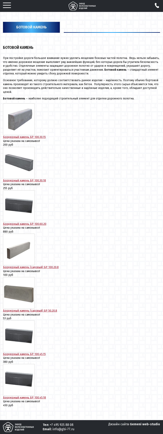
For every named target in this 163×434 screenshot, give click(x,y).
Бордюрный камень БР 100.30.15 (24, 137)
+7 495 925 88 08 (61, 425)
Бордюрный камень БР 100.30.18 (24, 180)
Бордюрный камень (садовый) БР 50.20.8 (30, 310)
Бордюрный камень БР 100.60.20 (24, 224)
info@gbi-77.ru (63, 429)
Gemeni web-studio (145, 424)
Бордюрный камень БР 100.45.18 (24, 397)
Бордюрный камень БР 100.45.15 (24, 354)
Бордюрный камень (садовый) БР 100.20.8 (31, 267)
